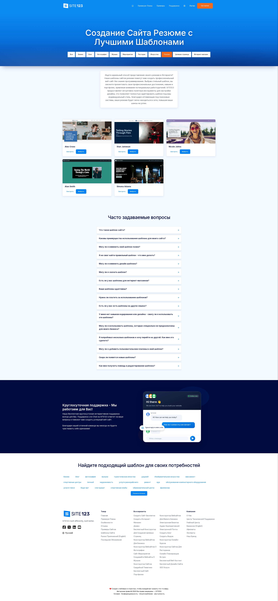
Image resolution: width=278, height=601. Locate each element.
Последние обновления (111, 540)
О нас (189, 516)
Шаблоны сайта (108, 533)
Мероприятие (128, 54)
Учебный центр (193, 523)
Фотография (101, 54)
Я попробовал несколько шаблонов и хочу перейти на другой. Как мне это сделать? (136, 339)
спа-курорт (100, 488)
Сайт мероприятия (142, 554)
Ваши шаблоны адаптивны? (113, 289)
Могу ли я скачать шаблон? (113, 272)
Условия (117, 594)
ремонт (147, 482)
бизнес (67, 477)
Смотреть (70, 151)
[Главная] (133, 6)
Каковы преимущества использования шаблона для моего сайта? (132, 238)
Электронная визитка (169, 523)
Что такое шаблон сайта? (112, 230)
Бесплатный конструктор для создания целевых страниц (145, 532)
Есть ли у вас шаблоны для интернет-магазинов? (124, 280)
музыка (105, 477)
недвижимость (106, 482)
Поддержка (174, 6)
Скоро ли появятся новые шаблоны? (117, 357)
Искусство (155, 54)
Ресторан (141, 54)
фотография (90, 477)
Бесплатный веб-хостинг (171, 561)
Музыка (114, 54)
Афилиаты (191, 529)
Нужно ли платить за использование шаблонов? (123, 297)
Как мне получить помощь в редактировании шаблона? (127, 366)
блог (77, 477)
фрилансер (165, 488)
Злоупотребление (146, 594)
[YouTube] (79, 527)
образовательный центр (143, 488)
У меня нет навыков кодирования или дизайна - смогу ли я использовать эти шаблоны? (136, 316)
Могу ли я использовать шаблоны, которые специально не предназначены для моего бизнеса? (137, 327)
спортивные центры (72, 482)
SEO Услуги (164, 567)
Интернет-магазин (201, 54)
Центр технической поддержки (201, 519)
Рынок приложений (113, 536)
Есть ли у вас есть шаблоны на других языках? (122, 306)
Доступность (159, 594)
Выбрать (81, 151)
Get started (205, 6)
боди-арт (85, 488)
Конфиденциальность (129, 594)
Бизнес (80, 54)
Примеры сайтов (108, 529)
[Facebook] (64, 527)
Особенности (107, 523)
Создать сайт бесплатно (144, 516)
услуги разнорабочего (128, 482)
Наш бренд (191, 536)
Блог (90, 54)
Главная (104, 516)
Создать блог (165, 533)
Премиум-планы (145, 6)
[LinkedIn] (74, 527)
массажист (190, 477)
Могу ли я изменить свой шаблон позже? (119, 247)
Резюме (167, 54)
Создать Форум (166, 536)
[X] (69, 527)
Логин (192, 6)
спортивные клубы (119, 488)
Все (71, 54)
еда (158, 482)
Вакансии (195, 526)
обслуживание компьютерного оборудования (186, 482)
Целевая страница (182, 54)
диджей (144, 477)
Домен (136, 526)
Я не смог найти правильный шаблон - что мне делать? (127, 255)
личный (90, 482)
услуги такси (69, 488)
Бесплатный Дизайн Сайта (171, 564)
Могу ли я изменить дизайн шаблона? (118, 264)
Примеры (161, 6)
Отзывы (104, 526)
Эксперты (191, 533)
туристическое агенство (125, 477)
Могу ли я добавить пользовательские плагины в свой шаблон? (131, 349)
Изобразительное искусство (167, 477)
